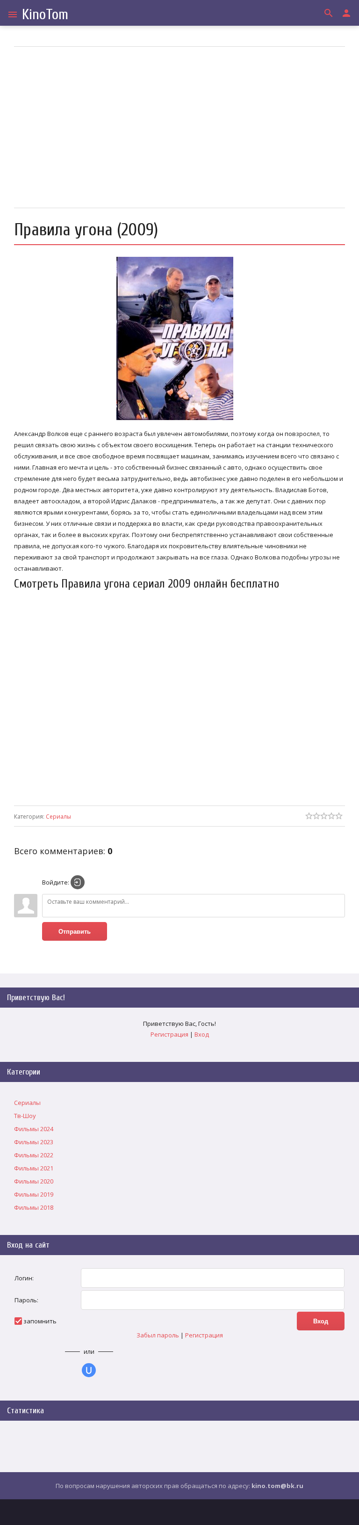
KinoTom (45, 14)
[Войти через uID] (89, 1370)
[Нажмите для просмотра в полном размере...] (179, 420)
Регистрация (169, 1034)
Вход (201, 1034)
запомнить (40, 1321)
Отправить (74, 931)
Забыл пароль (157, 1335)
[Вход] (78, 882)
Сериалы (58, 817)
